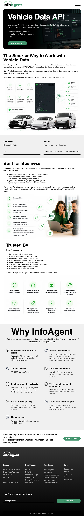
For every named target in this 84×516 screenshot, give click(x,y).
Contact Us (68, 474)
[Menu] (78, 4)
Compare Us (68, 469)
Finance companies (51, 477)
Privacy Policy (69, 479)
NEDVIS (28, 472)
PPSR (27, 469)
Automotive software (51, 483)
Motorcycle (29, 482)
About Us (67, 472)
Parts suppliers (49, 470)
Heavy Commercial (32, 480)
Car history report (50, 480)
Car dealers (48, 472)
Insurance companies (51, 475)
